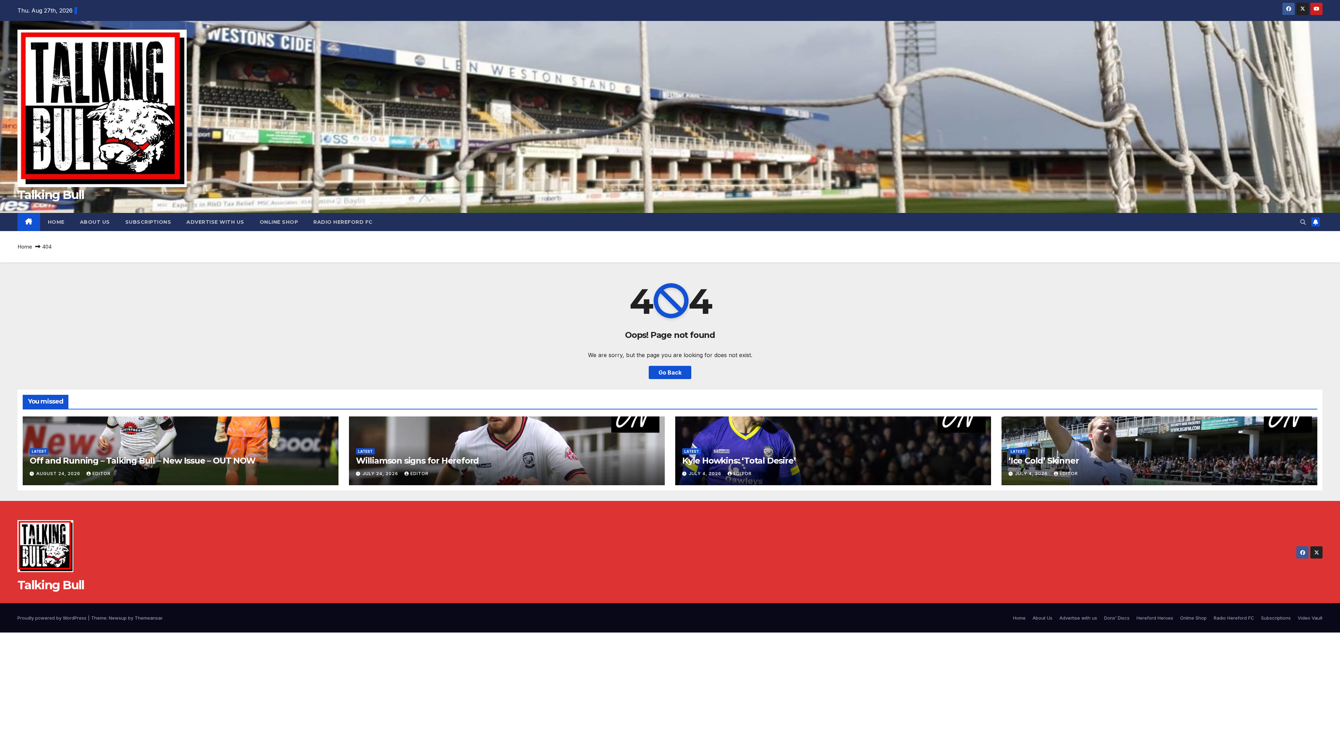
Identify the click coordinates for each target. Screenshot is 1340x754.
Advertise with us (215, 222)
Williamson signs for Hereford (417, 461)
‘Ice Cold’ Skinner (1043, 461)
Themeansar (148, 618)
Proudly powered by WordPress (52, 618)
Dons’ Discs (1117, 618)
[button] (1303, 222)
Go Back (670, 372)
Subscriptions (148, 222)
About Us (95, 222)
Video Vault (1310, 618)
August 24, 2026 (59, 473)
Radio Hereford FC (343, 222)
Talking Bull (50, 194)
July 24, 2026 (381, 473)
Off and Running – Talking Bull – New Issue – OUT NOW (142, 461)
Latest (39, 451)
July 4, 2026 (706, 473)
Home (56, 222)
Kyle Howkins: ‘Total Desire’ (738, 461)
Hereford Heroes (1155, 618)
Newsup (118, 618)
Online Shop (279, 222)
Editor (101, 473)
